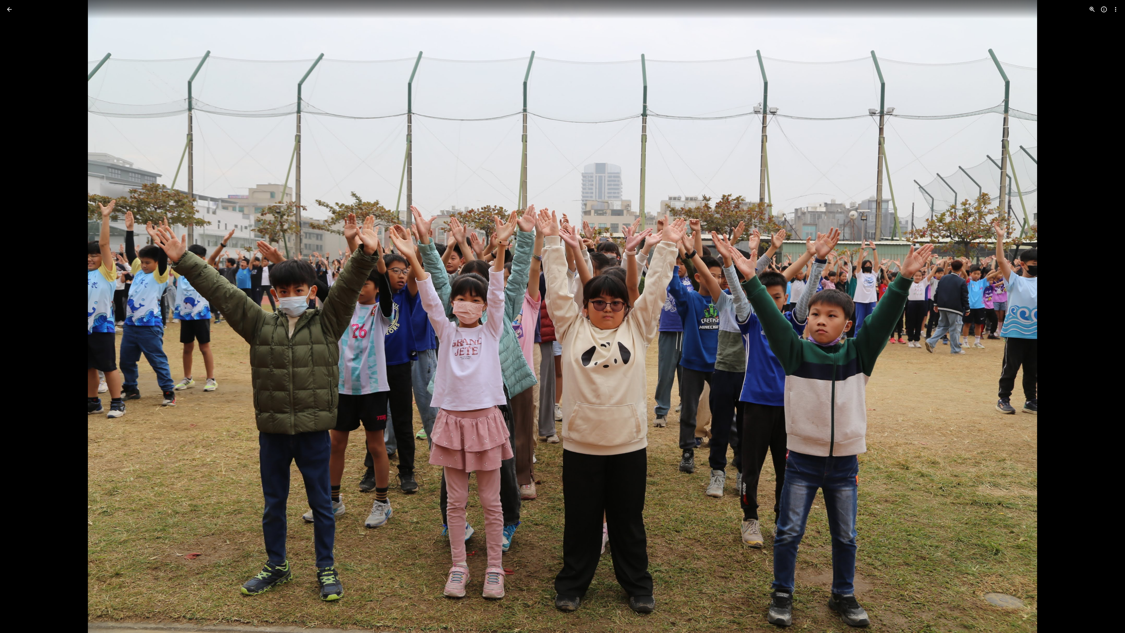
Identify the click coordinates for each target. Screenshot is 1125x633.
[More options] (1115, 9)
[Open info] (1104, 9)
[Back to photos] (9, 9)
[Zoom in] (1092, 9)
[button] (16, 316)
